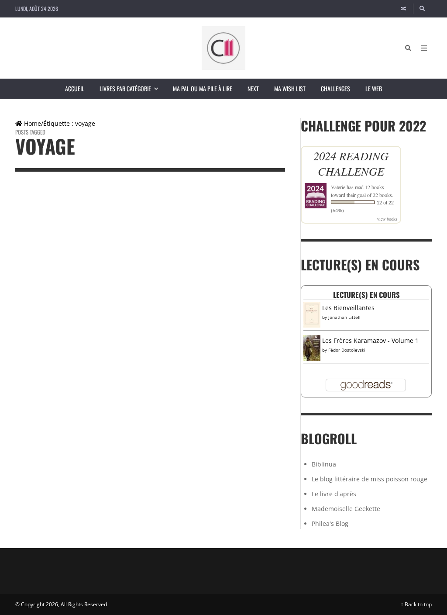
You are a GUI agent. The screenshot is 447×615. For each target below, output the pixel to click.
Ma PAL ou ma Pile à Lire (202, 88)
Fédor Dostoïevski (346, 350)
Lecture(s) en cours (366, 294)
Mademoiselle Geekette (346, 508)
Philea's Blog (330, 523)
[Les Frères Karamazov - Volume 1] (311, 348)
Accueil (74, 88)
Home (31, 123)
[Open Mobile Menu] (424, 48)
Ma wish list (290, 88)
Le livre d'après (334, 494)
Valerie (338, 186)
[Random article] (403, 8)
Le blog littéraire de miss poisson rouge (369, 479)
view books (387, 219)
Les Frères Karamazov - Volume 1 (370, 340)
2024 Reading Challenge (351, 163)
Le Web (373, 88)
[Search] (422, 8)
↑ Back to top (416, 604)
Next (253, 88)
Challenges (335, 88)
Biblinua (324, 464)
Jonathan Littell (344, 317)
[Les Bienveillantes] (311, 314)
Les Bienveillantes (348, 308)
